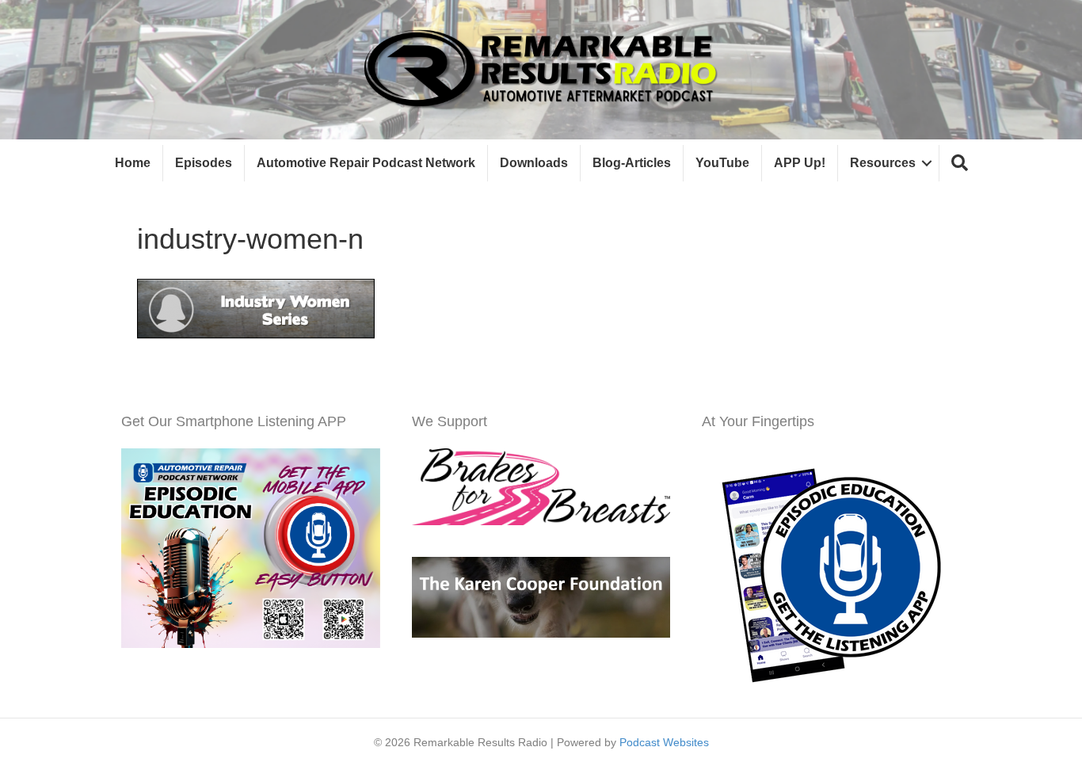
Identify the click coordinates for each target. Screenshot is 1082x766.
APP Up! (799, 163)
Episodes (203, 163)
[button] (959, 163)
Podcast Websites (664, 742)
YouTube (722, 163)
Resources (883, 163)
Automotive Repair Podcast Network (366, 163)
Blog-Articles (631, 163)
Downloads (534, 163)
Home (132, 163)
